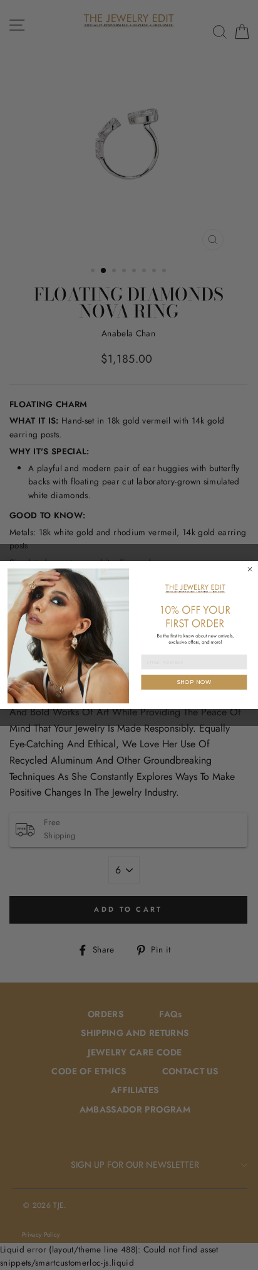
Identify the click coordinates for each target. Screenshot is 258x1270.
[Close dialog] (249, 569)
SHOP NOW (194, 682)
